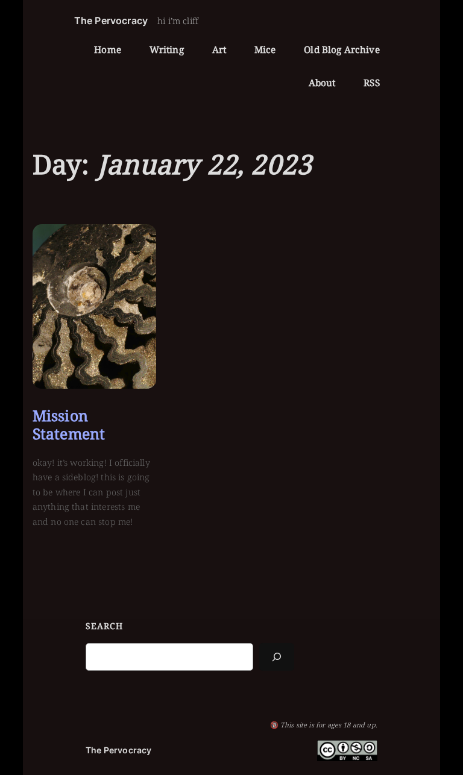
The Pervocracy (111, 21)
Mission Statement (69, 425)
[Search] (276, 656)
